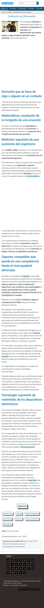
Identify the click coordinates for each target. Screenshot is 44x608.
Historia (31, 8)
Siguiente (22, 506)
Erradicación (7, 513)
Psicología (22, 8)
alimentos (27, 173)
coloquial (35, 22)
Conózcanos (23, 585)
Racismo (18, 519)
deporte (26, 276)
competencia (7, 295)
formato (36, 333)
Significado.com (7, 3)
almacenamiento (28, 447)
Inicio (3, 12)
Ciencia (28, 12)
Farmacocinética (32, 519)
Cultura (39, 8)
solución (5, 356)
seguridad (32, 480)
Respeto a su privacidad (10, 585)
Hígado (19, 513)
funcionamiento (32, 176)
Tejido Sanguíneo (32, 513)
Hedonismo (7, 524)
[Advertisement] (22, 64)
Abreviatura (7, 519)
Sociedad (16, 12)
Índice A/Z (4, 8)
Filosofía (13, 8)
